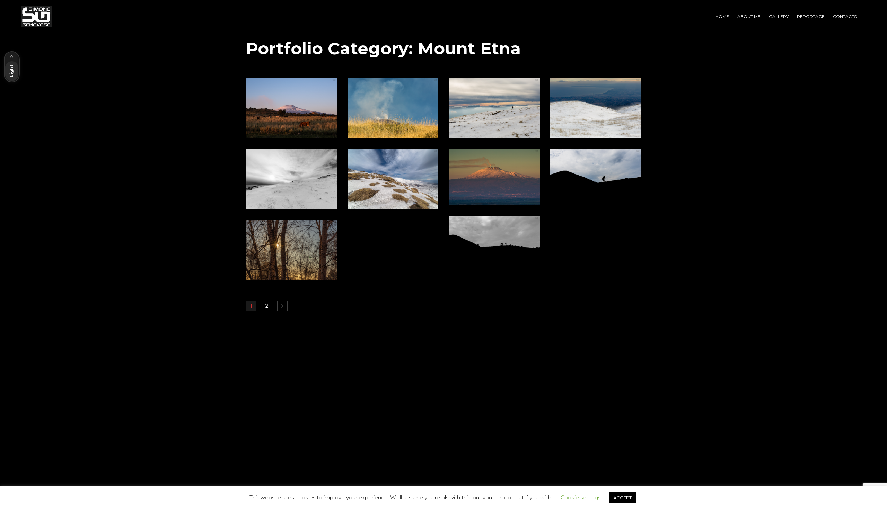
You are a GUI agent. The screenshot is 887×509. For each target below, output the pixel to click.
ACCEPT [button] (622, 497)
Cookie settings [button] (580, 497)
